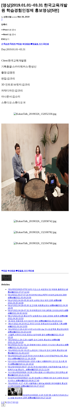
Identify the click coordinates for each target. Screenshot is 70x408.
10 (17, 402)
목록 (6, 277)
